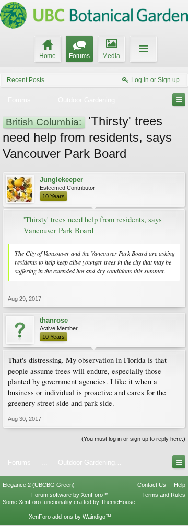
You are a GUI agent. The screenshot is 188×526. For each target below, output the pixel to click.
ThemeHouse (118, 502)
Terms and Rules (163, 494)
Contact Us (151, 485)
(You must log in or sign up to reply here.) (133, 439)
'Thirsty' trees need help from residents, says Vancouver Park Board (93, 224)
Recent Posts (25, 80)
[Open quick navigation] (178, 99)
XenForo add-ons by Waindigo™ (70, 516)
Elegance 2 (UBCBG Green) (39, 485)
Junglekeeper (61, 180)
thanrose (54, 320)
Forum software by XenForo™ (70, 494)
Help (179, 485)
